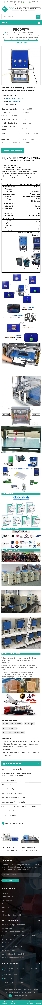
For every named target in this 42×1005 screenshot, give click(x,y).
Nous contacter (7, 900)
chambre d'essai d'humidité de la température (18, 806)
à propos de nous (7, 896)
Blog (3, 904)
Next (39, 838)
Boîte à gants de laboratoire (11, 947)
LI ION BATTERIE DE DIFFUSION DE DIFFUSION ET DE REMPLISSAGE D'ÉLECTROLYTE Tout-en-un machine (10, 849)
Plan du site (5, 908)
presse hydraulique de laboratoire (13, 925)
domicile (4, 893)
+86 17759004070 (18, 982)
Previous (1, 838)
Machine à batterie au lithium (24, 32)
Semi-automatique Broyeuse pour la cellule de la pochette (29, 849)
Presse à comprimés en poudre (13, 958)
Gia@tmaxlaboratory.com (13, 978)
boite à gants (6, 784)
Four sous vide (6, 928)
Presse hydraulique (8, 950)
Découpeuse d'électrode (13, 724)
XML (2, 911)
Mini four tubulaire (8, 943)
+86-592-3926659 (11, 975)
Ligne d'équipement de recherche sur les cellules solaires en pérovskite (16, 774)
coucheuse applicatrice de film (13, 932)
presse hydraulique (8, 789)
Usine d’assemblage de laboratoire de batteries (20, 35)
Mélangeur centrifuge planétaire (13, 802)
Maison (9, 32)
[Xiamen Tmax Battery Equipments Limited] (21, 9)
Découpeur (30, 724)
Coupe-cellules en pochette (14, 732)
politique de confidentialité (11, 915)
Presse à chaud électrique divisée (13, 954)
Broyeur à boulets (7, 939)
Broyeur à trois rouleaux (10, 811)
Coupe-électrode (11, 728)
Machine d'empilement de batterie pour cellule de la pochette (20, 754)
